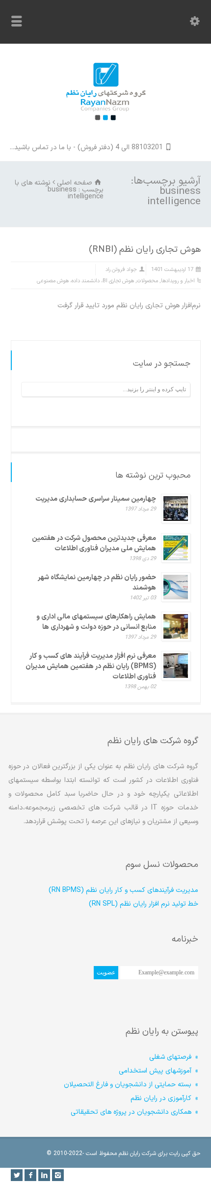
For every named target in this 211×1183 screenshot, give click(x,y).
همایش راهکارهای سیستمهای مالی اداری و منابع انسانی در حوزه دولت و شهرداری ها (96, 622)
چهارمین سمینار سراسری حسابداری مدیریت (95, 499)
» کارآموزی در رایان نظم (164, 1098)
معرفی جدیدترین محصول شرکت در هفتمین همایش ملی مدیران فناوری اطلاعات (94, 543)
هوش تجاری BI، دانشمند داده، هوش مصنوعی (85, 281)
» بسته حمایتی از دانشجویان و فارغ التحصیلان (131, 1084)
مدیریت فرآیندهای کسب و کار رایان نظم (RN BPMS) (123, 890)
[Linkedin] (44, 1175)
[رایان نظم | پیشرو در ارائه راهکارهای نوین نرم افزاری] (105, 129)
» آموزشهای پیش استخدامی (158, 1071)
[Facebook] (30, 1175)
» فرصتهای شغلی (173, 1057)
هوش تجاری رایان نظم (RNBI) (145, 249)
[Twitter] (17, 1175)
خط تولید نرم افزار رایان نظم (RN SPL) (143, 904)
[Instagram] (58, 1175)
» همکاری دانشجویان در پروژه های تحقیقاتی (134, 1112)
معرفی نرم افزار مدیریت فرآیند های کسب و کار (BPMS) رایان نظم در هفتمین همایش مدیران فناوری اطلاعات (91, 666)
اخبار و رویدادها (178, 281)
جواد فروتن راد (121, 270)
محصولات (147, 281)
